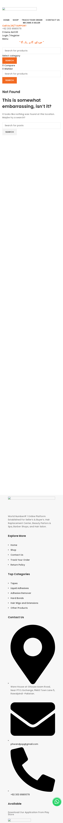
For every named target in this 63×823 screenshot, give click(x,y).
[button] (56, 801)
